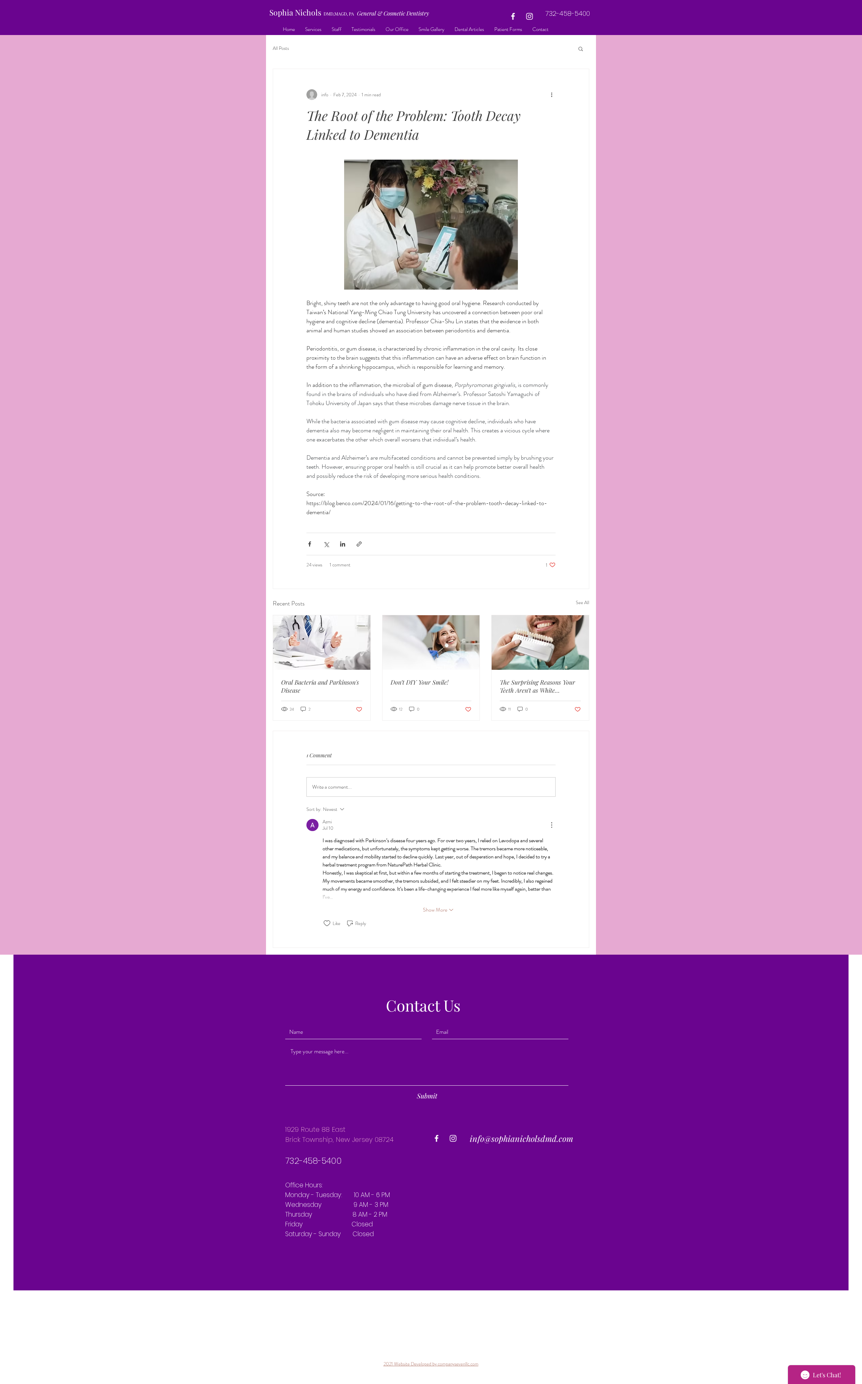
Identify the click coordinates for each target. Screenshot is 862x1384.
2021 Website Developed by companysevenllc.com (431, 1363)
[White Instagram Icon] (529, 16)
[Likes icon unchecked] (327, 923)
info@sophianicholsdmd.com (521, 1138)
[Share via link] (359, 544)
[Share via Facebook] (309, 544)
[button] (580, 48)
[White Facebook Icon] (513, 16)
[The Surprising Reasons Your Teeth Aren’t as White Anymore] (540, 642)
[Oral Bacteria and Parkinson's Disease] (321, 642)
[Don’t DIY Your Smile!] (431, 642)
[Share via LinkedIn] (342, 544)
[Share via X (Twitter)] (326, 544)
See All (582, 602)
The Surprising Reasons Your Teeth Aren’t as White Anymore (537, 686)
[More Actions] (552, 825)
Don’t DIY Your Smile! (420, 682)
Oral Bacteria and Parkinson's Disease (320, 686)
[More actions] (552, 95)
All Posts (281, 48)
